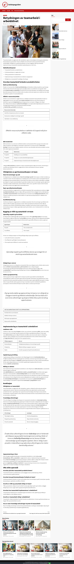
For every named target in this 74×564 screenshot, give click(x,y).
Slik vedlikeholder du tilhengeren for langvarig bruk (8, 554)
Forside (8, 10)
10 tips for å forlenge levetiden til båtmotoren (59, 49)
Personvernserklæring (19, 10)
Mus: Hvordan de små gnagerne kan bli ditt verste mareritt (37, 554)
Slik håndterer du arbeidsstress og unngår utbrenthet (14, 512)
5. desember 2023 (13, 23)
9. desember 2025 (44, 536)
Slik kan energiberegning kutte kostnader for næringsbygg (41, 533)
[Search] (71, 11)
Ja (49, 563)
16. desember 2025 (28, 536)
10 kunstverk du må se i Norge (58, 39)
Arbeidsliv (5, 15)
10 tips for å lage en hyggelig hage (59, 58)
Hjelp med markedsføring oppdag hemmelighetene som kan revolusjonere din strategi (26, 533)
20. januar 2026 (12, 536)
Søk (52, 15)
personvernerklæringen (44, 563)
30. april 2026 (11, 557)
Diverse (5, 550)
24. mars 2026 (25, 556)
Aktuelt (3, 10)
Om (12, 10)
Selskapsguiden (6, 536)
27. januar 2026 (40, 557)
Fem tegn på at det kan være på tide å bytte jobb (39, 512)
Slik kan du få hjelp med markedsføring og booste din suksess (9, 533)
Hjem (18, 550)
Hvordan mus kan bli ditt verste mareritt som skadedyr (64, 554)
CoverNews (40, 562)
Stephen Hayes (6, 23)
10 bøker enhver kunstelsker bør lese (59, 30)
